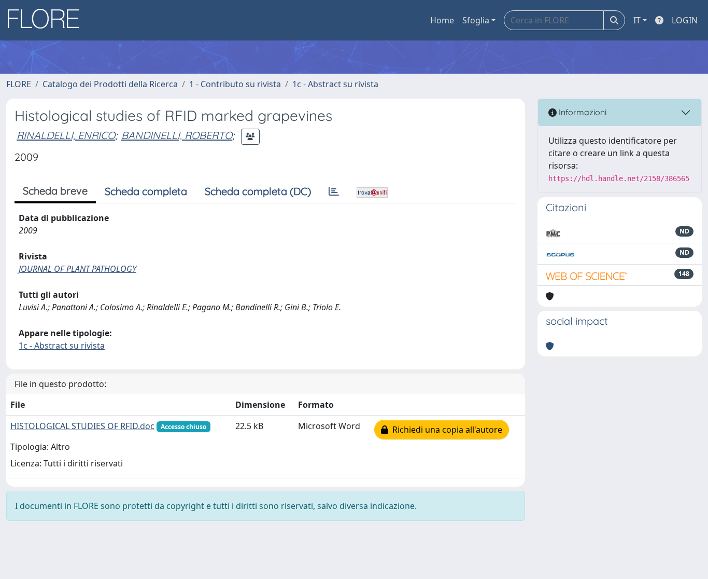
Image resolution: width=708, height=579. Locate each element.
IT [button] (637, 20)
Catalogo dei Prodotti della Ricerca (110, 84)
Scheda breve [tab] (55, 190)
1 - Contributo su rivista (235, 84)
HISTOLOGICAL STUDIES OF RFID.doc (82, 426)
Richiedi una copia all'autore (445, 429)
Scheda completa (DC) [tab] (258, 191)
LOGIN (685, 20)
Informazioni (581, 112)
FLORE (18, 84)
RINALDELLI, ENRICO (66, 135)
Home (442, 20)
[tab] (334, 191)
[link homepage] (47, 20)
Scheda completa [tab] (146, 191)
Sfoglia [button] (475, 20)
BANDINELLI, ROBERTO (176, 135)
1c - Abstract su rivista (335, 84)
